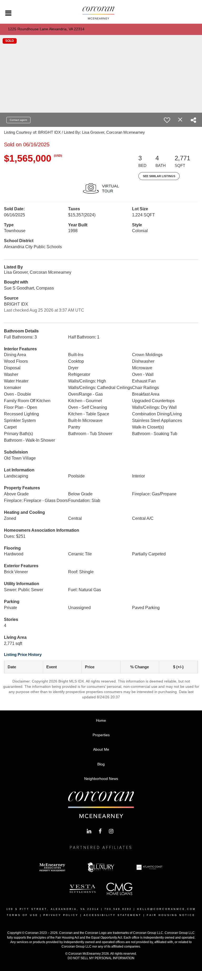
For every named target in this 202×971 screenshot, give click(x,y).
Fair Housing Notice (171, 915)
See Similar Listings (159, 176)
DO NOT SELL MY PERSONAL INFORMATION (101, 958)
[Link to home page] (101, 13)
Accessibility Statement (113, 915)
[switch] (167, 120)
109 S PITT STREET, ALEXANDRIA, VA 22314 (52, 909)
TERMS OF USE (22, 915)
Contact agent (18, 119)
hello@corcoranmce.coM (166, 909)
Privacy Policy (60, 915)
